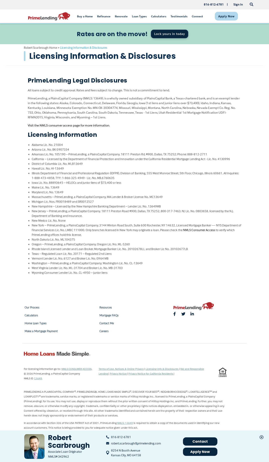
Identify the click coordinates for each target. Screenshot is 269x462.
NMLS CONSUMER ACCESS (76, 368)
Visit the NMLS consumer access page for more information (68, 125)
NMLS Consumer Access (199, 230)
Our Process (32, 307)
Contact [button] (200, 441)
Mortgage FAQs (109, 315)
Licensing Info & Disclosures (162, 368)
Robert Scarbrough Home (40, 48)
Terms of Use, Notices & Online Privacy (121, 368)
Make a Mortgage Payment (41, 331)
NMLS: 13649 (125, 423)
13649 (38, 378)
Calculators (31, 315)
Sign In (238, 4)
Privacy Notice (118, 373)
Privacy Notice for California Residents (151, 373)
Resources (105, 307)
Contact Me (106, 323)
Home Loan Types (36, 323)
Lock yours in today (169, 34)
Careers (104, 331)
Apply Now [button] (200, 451)
